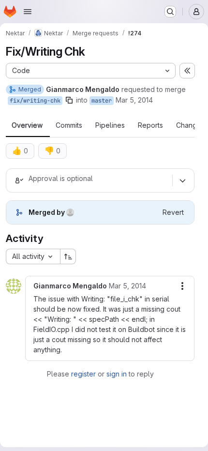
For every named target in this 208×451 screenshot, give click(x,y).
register (83, 374)
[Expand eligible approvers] (182, 180)
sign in (116, 374)
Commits (69, 125)
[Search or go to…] (170, 11)
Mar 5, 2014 (134, 100)
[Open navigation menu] (27, 11)
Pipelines (110, 125)
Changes (190, 125)
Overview (27, 125)
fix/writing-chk (35, 101)
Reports (150, 125)
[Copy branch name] (69, 100)
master (101, 101)
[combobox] (33, 256)
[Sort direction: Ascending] (68, 256)
